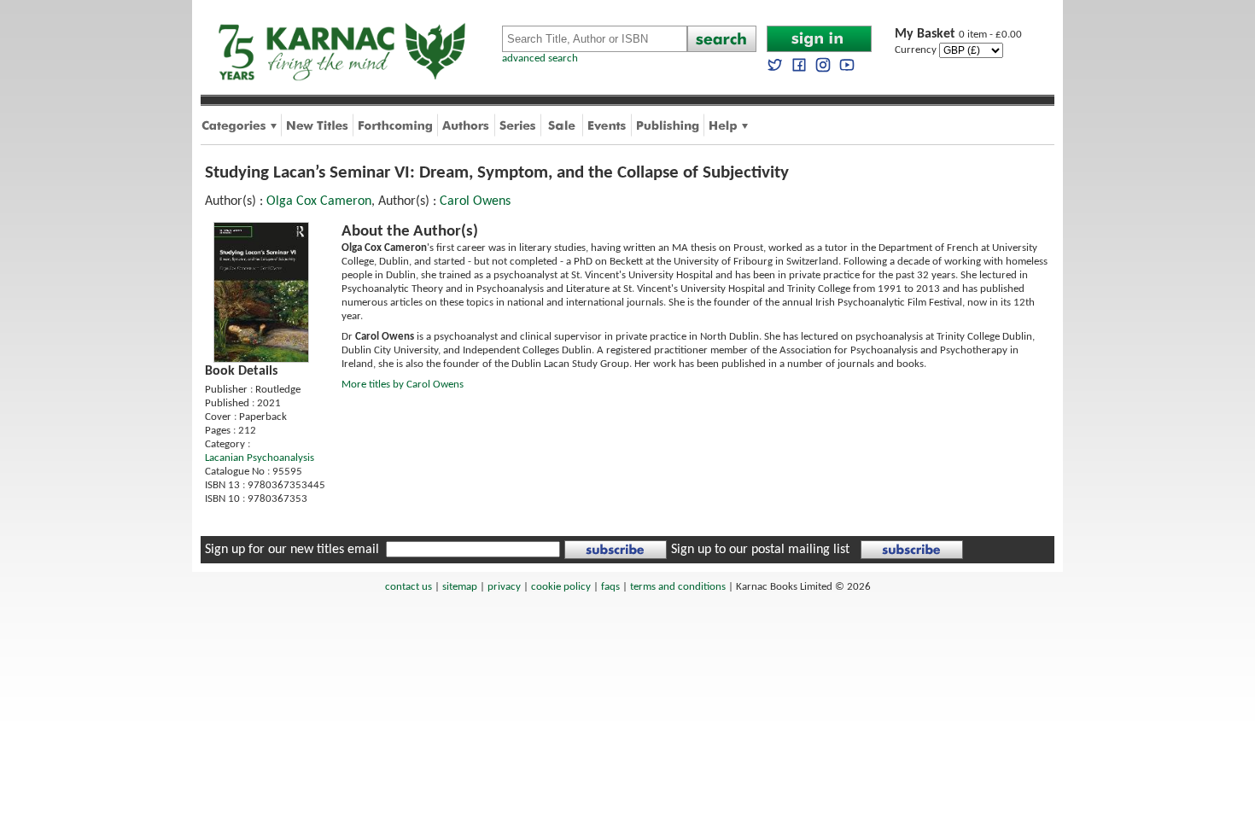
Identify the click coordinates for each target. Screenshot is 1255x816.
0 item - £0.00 (958, 34)
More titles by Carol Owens (402, 384)
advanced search (540, 58)
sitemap (459, 586)
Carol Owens (475, 201)
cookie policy (561, 586)
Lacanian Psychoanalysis (259, 457)
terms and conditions (678, 586)
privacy (504, 586)
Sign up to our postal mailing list (760, 550)
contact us (408, 586)
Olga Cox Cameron (318, 201)
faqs (610, 586)
